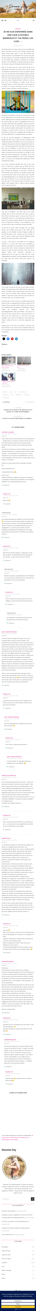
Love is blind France (7, 1234)
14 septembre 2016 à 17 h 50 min (9, 633)
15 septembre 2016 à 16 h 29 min (9, 840)
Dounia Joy (7, 494)
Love (3, 1266)
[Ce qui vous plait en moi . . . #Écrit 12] (8, 377)
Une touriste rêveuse (9, 632)
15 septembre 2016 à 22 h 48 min (10, 1019)
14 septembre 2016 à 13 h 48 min (9, 514)
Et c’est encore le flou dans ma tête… (7, 366)
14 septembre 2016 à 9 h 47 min (9, 434)
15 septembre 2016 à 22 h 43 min (10, 695)
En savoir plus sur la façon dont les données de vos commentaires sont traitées (17, 1137)
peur (12, 394)
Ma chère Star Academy (8, 1211)
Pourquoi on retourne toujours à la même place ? (16, 1228)
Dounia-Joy (18, 6)
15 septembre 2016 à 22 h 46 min (10, 925)
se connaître (26, 394)
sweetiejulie (6, 838)
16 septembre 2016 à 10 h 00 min (14, 614)
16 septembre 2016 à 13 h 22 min (14, 758)
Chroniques (5, 1247)
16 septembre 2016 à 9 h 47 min (12, 594)
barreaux (5, 392)
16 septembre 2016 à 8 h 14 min (11, 1041)
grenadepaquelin (8, 961)
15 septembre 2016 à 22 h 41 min (10, 495)
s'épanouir (18, 394)
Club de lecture (6, 1251)
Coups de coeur (6, 1254)
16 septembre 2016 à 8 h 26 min (11, 571)
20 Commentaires (29, 402)
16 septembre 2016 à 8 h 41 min (11, 718)
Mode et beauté (6, 1270)
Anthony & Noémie (8, 432)
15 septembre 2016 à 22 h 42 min (10, 548)
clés (15, 392)
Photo (3, 1274)
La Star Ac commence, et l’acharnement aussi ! (15, 1221)
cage (11, 392)
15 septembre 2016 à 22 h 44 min (10, 817)
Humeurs (18, 29)
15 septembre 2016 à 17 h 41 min (9, 963)
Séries (3, 1278)
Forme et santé (6, 1258)
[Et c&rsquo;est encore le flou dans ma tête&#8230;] (8, 360)
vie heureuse (6, 397)
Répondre (4, 436)
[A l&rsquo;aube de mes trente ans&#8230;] (24, 360)
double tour (5, 394)
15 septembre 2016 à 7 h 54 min (9, 777)
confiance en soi (23, 392)
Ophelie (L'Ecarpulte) (9, 775)
